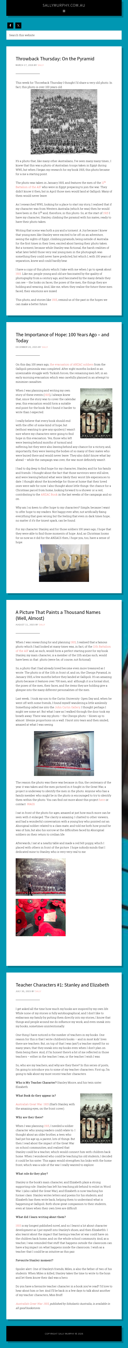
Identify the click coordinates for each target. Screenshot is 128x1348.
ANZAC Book (49, 494)
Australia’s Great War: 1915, (33, 1303)
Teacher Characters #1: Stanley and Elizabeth (62, 985)
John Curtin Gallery (67, 707)
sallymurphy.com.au (64, 5)
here (102, 799)
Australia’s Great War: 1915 (32, 1104)
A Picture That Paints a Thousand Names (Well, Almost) (58, 615)
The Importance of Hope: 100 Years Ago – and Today (62, 337)
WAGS (31, 804)
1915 (105, 213)
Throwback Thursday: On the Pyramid (55, 58)
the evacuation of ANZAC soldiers (72, 364)
